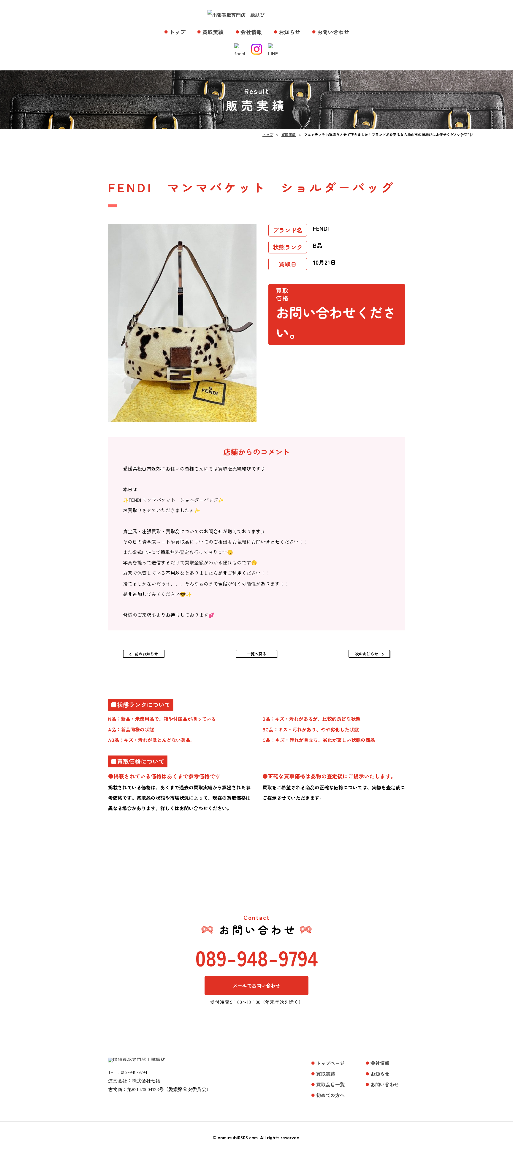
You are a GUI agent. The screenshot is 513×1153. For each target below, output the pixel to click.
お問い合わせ (333, 32)
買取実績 (213, 32)
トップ (177, 32)
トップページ (330, 1063)
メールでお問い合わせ (256, 985)
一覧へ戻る (256, 654)
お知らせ (289, 32)
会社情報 (251, 32)
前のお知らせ (146, 654)
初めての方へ (330, 1095)
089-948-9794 (256, 957)
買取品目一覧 (330, 1084)
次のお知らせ (366, 654)
